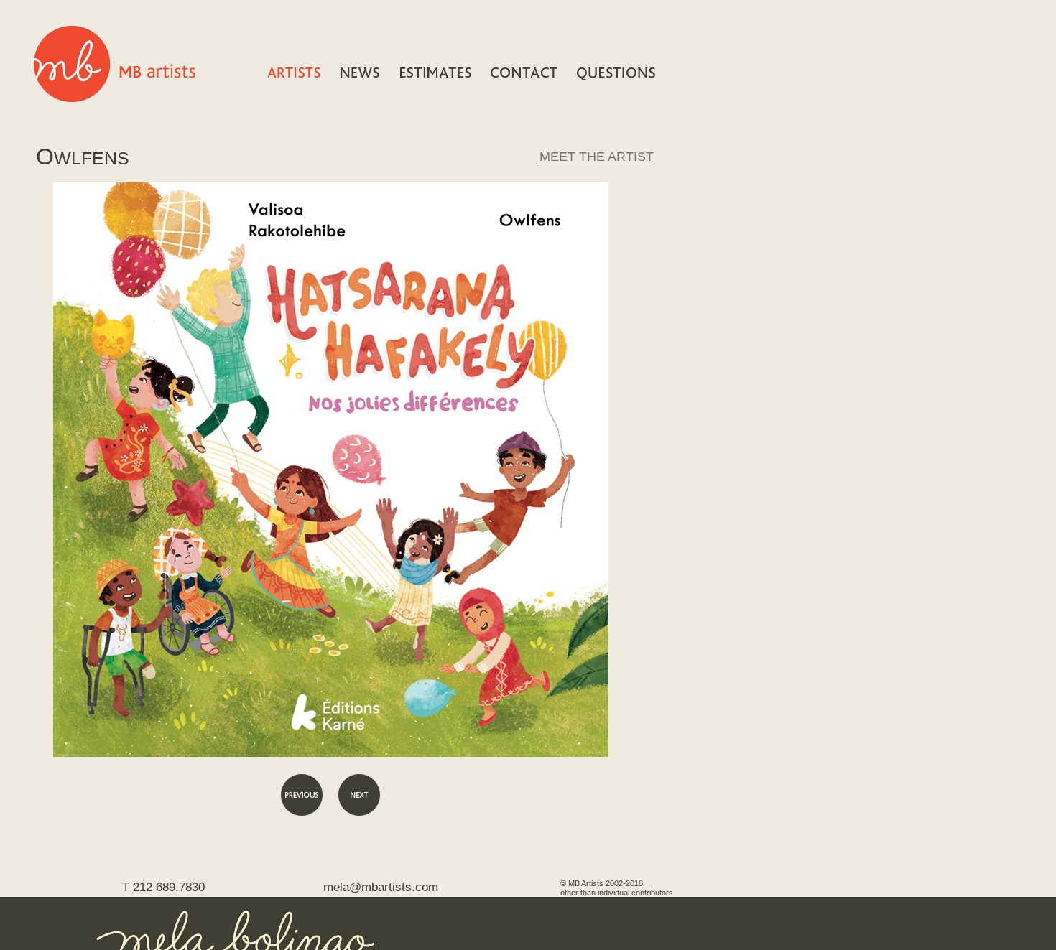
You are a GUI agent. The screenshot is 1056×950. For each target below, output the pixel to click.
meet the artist (596, 156)
